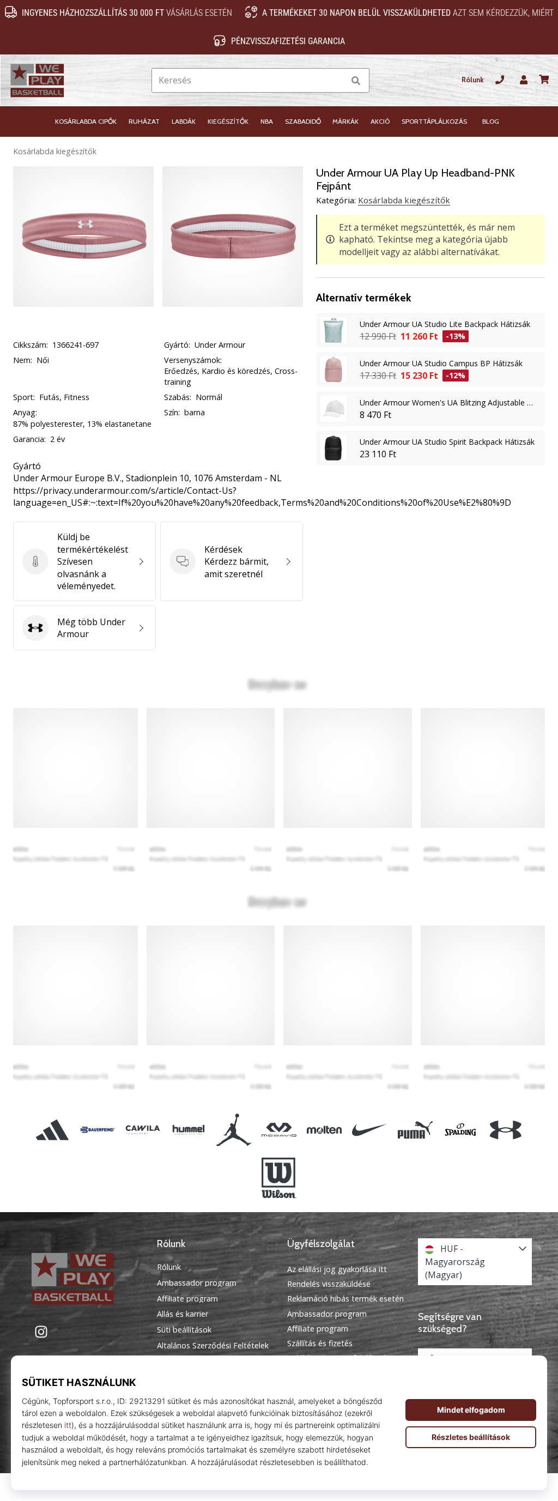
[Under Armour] (505, 1130)
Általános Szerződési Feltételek (213, 1345)
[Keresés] (356, 80)
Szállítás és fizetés (320, 1343)
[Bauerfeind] (97, 1130)
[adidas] (52, 1130)
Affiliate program (187, 1299)
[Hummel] (188, 1130)
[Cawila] (143, 1130)
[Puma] (415, 1130)
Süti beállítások (184, 1330)
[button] (335, 80)
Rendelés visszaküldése (329, 1284)
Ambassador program (196, 1283)
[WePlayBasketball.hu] (83, 1278)
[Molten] (324, 1130)
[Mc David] (278, 1130)
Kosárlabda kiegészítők (54, 151)
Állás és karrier (182, 1314)
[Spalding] (460, 1130)
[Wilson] (278, 1178)
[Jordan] (233, 1130)
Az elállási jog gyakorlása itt (337, 1269)
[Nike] (369, 1130)
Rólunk (473, 80)
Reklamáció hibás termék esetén (345, 1298)
